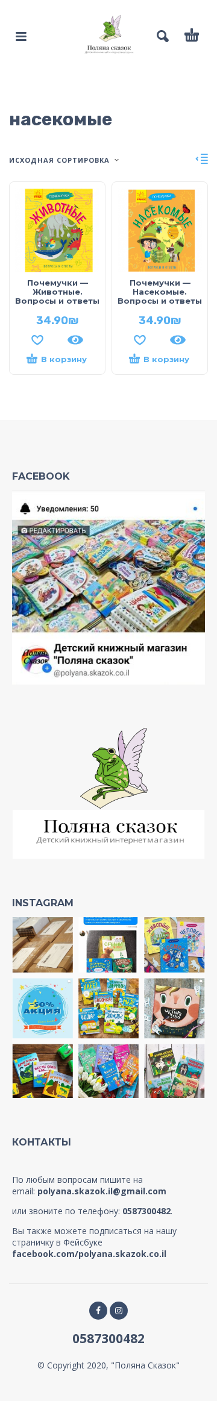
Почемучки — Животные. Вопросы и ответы (57, 292)
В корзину (64, 359)
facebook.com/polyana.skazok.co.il (89, 1253)
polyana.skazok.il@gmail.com (101, 1191)
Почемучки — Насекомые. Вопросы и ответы (160, 292)
